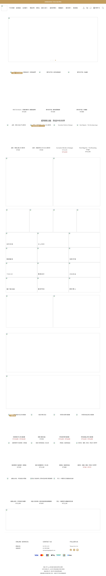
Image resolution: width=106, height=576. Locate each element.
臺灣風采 (18, 8)
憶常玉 (38, 8)
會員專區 (75, 8)
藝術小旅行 (44, 8)
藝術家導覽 (53, 8)
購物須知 (18, 546)
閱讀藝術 (60, 8)
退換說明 (18, 548)
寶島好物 (32, 8)
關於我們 (68, 8)
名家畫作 (25, 8)
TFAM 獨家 (12, 8)
